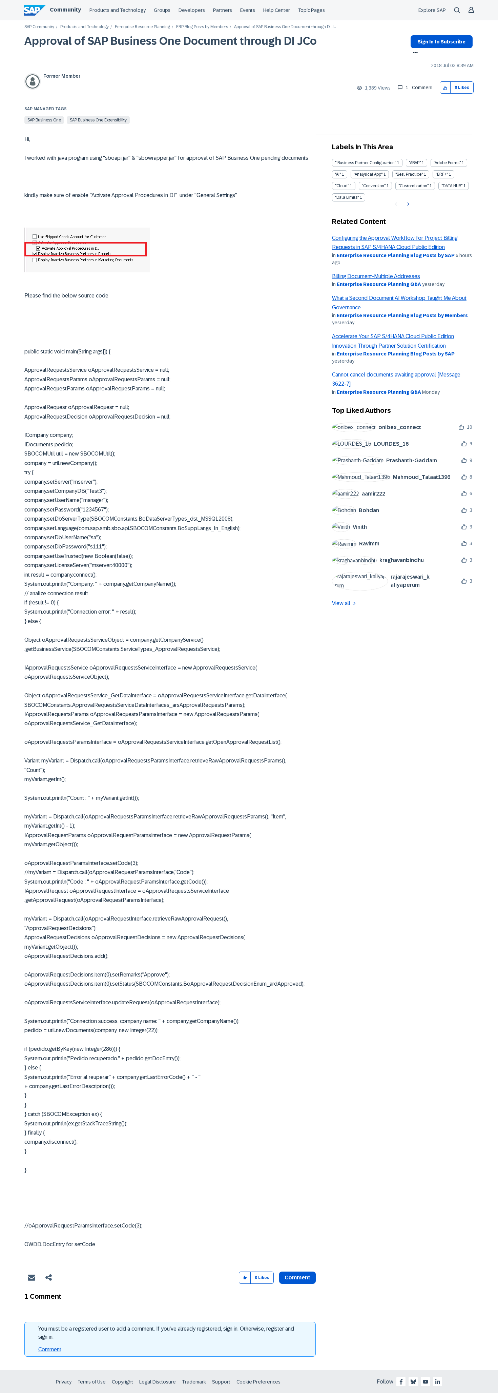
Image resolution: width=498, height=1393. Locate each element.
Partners (222, 10)
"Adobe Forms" (447, 162)
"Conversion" (374, 185)
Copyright (122, 1382)
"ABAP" (415, 162)
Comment (49, 1349)
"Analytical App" (368, 174)
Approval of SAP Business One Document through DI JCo (170, 41)
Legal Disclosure (157, 1382)
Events (247, 10)
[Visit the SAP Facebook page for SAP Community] (401, 1382)
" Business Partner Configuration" (365, 162)
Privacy (63, 1382)
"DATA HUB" (451, 185)
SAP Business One (44, 120)
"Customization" (413, 185)
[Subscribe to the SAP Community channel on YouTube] (425, 1382)
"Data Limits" (347, 197)
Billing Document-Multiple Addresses (376, 276)
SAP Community (39, 27)
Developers (192, 10)
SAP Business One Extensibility (98, 120)
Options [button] (414, 53)
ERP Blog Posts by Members (202, 27)
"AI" (338, 174)
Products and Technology (117, 10)
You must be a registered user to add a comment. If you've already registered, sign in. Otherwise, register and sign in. (166, 1333)
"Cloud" (342, 185)
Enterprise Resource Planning (142, 27)
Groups (162, 10)
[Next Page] (407, 204)
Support (221, 1382)
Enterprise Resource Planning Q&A (379, 284)
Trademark (194, 1382)
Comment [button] (297, 1277)
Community (65, 10)
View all (341, 603)
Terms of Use (92, 1382)
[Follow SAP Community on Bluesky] (413, 1382)
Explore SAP (432, 10)
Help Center (276, 10)
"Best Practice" (409, 174)
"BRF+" (442, 174)
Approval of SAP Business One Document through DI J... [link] (285, 27)
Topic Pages (311, 10)
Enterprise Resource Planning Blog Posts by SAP (396, 255)
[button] (445, 88)
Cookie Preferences (258, 1382)
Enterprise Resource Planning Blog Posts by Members (402, 315)
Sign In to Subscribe (441, 41)
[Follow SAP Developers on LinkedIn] (437, 1382)
